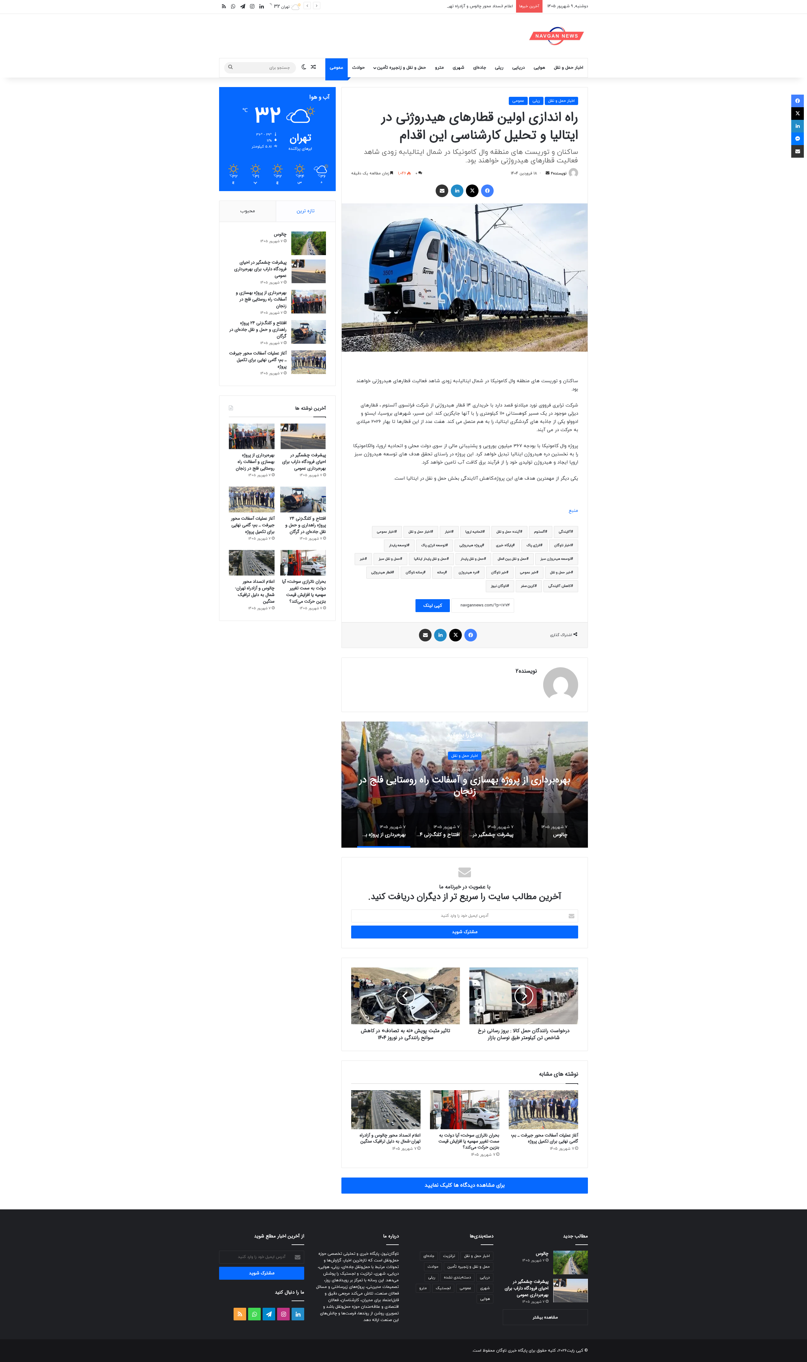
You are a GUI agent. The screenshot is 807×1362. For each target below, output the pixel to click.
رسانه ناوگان (414, 572)
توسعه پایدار (398, 545)
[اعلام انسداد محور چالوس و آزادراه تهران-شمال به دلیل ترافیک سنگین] (386, 1109)
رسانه (441, 572)
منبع (573, 510)
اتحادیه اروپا (474, 531)
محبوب (247, 211)
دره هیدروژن (468, 572)
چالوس (464, 785)
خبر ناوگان (498, 572)
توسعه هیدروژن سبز (555, 559)
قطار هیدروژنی (381, 572)
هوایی (539, 68)
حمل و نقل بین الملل (512, 559)
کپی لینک (432, 606)
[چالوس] (308, 243)
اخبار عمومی (386, 531)
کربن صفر (528, 586)
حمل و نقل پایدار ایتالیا (430, 559)
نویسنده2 (558, 173)
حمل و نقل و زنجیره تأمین (401, 68)
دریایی (518, 68)
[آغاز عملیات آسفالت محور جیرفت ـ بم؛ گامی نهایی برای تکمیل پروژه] (543, 1109)
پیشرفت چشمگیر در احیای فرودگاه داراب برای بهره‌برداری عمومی (260, 269)
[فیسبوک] (487, 190)
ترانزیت (449, 1256)
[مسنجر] (797, 138)
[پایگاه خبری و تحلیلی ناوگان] (556, 35)
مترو (439, 68)
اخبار (448, 531)
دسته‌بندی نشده (457, 1277)
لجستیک (443, 1288)
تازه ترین (306, 211)
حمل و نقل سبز (389, 559)
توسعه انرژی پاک (433, 545)
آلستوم (539, 531)
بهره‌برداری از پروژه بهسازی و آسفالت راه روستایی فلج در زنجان (261, 299)
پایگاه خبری (504, 545)
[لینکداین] (457, 190)
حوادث (358, 68)
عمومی (336, 68)
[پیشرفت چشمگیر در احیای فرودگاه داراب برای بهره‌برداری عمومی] (308, 271)
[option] (464, 785)
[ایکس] (472, 190)
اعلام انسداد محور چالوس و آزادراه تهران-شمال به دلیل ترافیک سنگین (453, 6)
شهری (458, 68)
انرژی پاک (533, 545)
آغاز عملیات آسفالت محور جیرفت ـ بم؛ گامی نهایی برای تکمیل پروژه (544, 1138)
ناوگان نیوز (499, 586)
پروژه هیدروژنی (471, 545)
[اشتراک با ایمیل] (442, 190)
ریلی (499, 68)
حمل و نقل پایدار (472, 559)
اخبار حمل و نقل (568, 68)
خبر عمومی (528, 572)
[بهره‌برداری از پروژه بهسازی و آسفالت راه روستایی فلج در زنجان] (308, 301)
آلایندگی (565, 531)
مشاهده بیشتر (545, 1317)
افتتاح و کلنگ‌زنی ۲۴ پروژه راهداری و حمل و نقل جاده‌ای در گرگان (258, 329)
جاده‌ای (479, 68)
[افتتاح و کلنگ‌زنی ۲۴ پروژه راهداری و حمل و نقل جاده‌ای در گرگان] (308, 332)
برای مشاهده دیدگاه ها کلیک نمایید (465, 1185)
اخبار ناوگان (562, 545)
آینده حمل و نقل (508, 531)
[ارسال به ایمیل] (547, 173)
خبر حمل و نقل (560, 572)
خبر (362, 559)
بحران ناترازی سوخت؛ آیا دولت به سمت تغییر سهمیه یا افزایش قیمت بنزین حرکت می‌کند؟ (468, 1141)
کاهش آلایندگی (560, 586)
